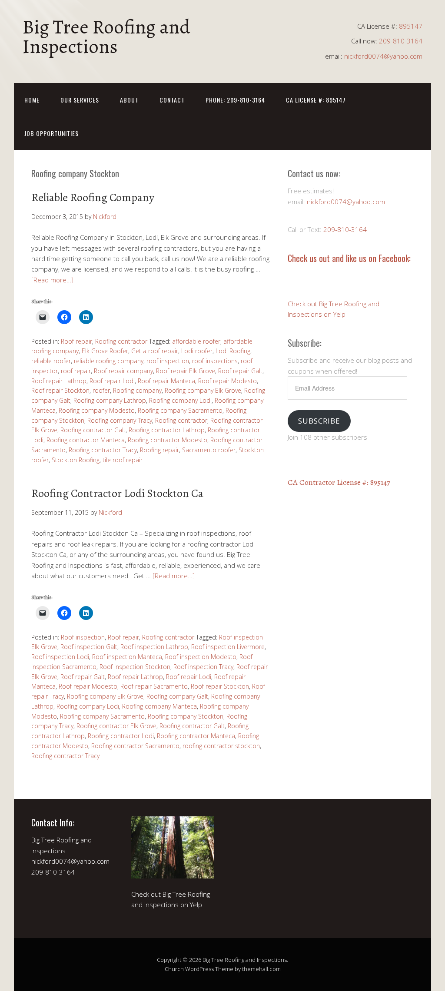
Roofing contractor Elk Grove (116, 726)
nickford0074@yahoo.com (383, 56)
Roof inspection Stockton (135, 667)
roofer (101, 390)
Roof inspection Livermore (228, 647)
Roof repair (76, 341)
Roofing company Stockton (185, 716)
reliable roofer (51, 361)
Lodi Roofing (233, 351)
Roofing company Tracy (119, 420)
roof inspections (215, 361)
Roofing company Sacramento (180, 410)
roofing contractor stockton (221, 746)
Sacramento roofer (209, 450)
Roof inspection (83, 637)
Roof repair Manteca (166, 381)
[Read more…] (52, 279)
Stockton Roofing (76, 460)
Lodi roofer (197, 351)
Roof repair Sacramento (154, 686)
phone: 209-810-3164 (235, 99)
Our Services (79, 99)
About (129, 99)
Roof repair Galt (240, 371)
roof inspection (167, 361)
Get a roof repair (154, 351)
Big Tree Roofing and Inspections (106, 36)
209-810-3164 (400, 40)
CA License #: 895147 (316, 99)
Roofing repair (159, 450)
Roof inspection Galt (88, 647)
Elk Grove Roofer (105, 351)
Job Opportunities (51, 133)
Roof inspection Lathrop (154, 647)
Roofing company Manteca (159, 706)
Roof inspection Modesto (200, 657)
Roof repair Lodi (112, 381)
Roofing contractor (121, 341)
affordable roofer (196, 341)
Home (32, 99)
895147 (410, 26)
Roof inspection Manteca (127, 657)
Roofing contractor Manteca (85, 440)
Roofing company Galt (177, 696)
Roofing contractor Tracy (103, 450)
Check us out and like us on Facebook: (349, 258)
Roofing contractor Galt (93, 430)
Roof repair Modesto (227, 381)
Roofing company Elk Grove (203, 390)
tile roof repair (123, 460)
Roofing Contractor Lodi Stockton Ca (117, 493)
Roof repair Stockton (60, 390)
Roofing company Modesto (97, 410)
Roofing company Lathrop (109, 400)
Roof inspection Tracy (203, 667)
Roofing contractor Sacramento (135, 746)
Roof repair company (123, 371)
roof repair (76, 371)
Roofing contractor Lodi (121, 736)
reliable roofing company (108, 361)
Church (174, 969)
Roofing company (137, 390)
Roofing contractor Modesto (167, 440)
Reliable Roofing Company (92, 197)
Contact (172, 99)
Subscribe (319, 421)
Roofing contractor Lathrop (167, 430)
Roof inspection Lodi (60, 657)
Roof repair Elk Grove (185, 371)
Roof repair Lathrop (58, 381)
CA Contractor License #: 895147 (339, 482)
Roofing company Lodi (180, 400)
